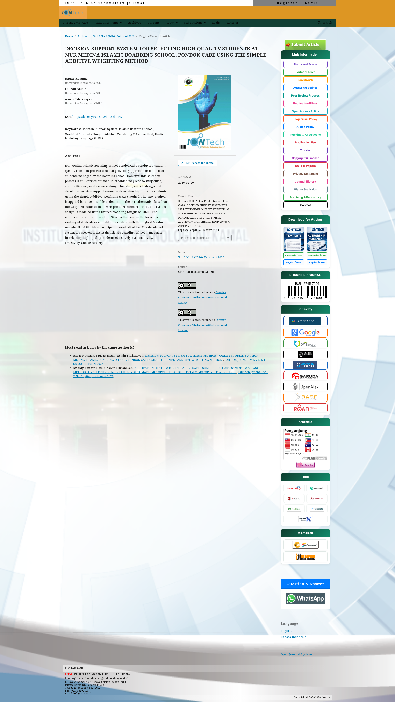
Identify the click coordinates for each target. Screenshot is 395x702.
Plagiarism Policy (305, 119)
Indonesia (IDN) (294, 255)
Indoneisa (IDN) (317, 255)
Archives (134, 22)
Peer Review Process (305, 95)
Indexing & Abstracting (305, 134)
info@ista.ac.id (82, 693)
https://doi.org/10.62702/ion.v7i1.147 (97, 117)
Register (287, 3)
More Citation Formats (195, 238)
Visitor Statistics (305, 189)
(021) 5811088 (79, 687)
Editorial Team (305, 72)
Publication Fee (305, 142)
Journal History (305, 181)
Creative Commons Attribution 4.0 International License (202, 297)
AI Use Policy (305, 126)
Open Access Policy (305, 111)
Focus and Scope (305, 64)
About (170, 22)
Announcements (107, 22)
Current (153, 22)
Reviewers (305, 79)
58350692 (95, 687)
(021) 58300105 (80, 690)
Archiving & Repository (305, 197)
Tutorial (305, 150)
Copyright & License (305, 158)
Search (327, 22)
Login (312, 3)
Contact (305, 205)
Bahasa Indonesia (293, 637)
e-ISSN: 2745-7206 (75, 22)
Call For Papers (305, 166)
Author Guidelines (305, 87)
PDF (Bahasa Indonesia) (199, 163)
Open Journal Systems (297, 654)
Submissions (193, 22)
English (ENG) (294, 262)
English (286, 631)
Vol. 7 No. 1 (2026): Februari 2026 (113, 36)
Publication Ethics (305, 103)
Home (69, 36)
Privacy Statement (305, 173)
